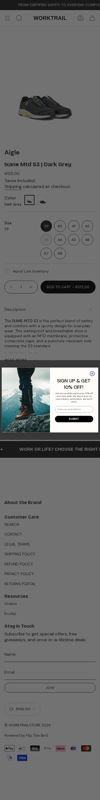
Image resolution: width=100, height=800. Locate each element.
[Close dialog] (92, 373)
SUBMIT (74, 419)
